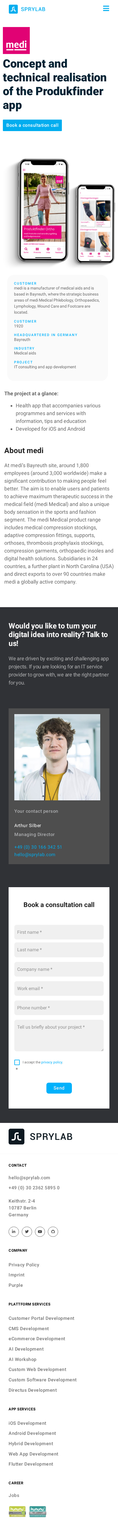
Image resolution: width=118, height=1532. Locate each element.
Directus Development (33, 1390)
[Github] (53, 1232)
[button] (32, 125)
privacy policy (51, 1062)
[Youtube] (40, 1232)
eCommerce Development (37, 1338)
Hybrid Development (31, 1443)
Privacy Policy (24, 1265)
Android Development (32, 1433)
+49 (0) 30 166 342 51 (38, 847)
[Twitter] (27, 1232)
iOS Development (27, 1423)
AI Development (26, 1349)
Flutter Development (31, 1464)
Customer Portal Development (41, 1318)
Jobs (14, 1495)
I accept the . (43, 1062)
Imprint (17, 1275)
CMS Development (29, 1328)
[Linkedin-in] (14, 1232)
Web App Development (33, 1454)
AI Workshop (23, 1359)
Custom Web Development (37, 1369)
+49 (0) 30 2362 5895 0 (34, 1187)
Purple (16, 1285)
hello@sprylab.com (35, 854)
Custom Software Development (43, 1380)
